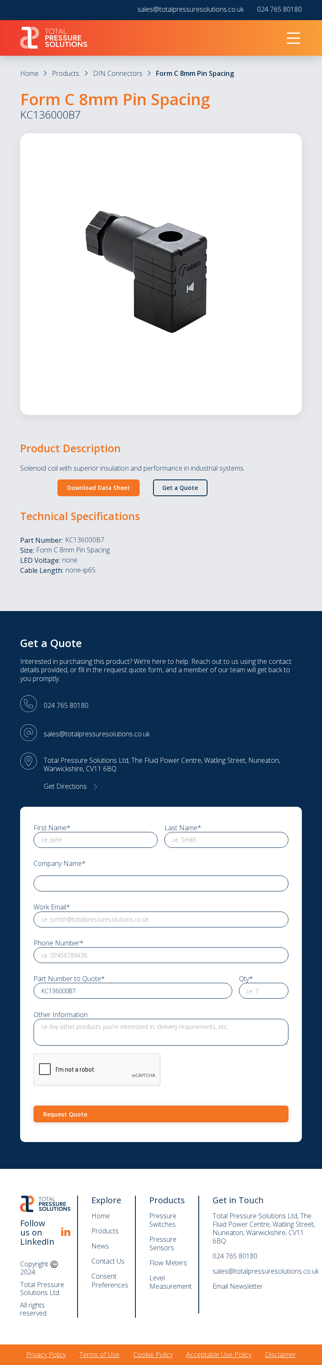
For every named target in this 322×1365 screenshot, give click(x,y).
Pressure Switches (163, 1220)
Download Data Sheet (98, 488)
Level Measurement (170, 1282)
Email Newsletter (238, 1286)
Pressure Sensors (163, 1243)
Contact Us (108, 1261)
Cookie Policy (153, 1354)
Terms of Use (99, 1354)
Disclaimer (280, 1354)
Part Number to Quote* (69, 979)
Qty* (246, 979)
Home (29, 73)
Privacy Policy (46, 1354)
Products (65, 73)
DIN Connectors (118, 73)
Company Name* (60, 864)
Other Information (61, 1015)
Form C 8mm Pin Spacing (195, 73)
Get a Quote (180, 488)
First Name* (52, 828)
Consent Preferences (109, 1281)
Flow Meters (168, 1263)
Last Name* (182, 828)
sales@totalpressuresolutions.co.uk (191, 9)
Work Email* (52, 907)
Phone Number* (58, 943)
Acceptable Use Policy (219, 1354)
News (100, 1246)
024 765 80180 (279, 9)
